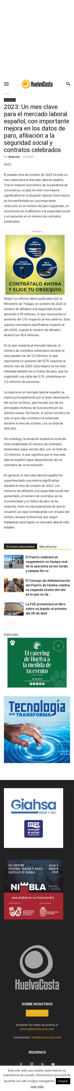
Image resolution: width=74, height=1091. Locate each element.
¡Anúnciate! (37, 1013)
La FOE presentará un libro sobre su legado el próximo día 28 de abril (46, 608)
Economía (9, 99)
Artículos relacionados (20, 546)
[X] (42, 1064)
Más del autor (48, 546)
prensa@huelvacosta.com (37, 1029)
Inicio (7, 93)
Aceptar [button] (63, 1081)
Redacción (14, 156)
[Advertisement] (37, 39)
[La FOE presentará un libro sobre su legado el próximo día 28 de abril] (14, 609)
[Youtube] (53, 1064)
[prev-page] (6, 623)
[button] (6, 84)
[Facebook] (21, 1064)
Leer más (37, 1086)
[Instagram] (32, 1064)
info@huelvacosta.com (46, 1037)
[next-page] (12, 623)
